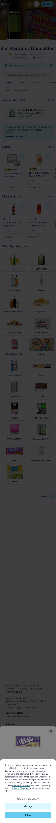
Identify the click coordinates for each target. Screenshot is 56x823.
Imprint (37, 788)
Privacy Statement (21, 788)
